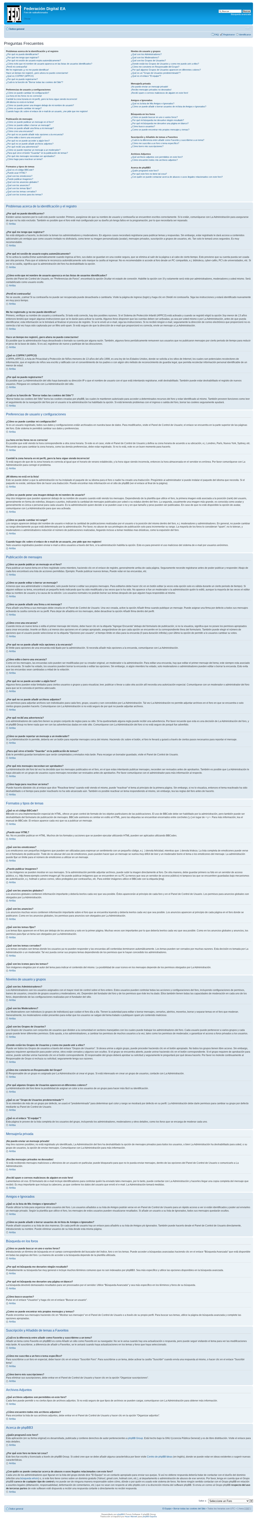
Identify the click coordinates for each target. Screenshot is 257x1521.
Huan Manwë (131, 1516)
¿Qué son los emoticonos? (19, 176)
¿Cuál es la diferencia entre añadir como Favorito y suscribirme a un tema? (167, 140)
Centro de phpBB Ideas (159, 1456)
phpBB (120, 1514)
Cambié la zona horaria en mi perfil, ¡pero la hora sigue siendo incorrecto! (41, 99)
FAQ (216, 34)
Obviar (27, 18)
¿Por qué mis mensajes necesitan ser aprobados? (30, 156)
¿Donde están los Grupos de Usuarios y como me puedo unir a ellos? (165, 63)
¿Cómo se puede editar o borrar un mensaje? (28, 125)
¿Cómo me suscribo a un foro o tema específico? (155, 143)
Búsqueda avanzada (241, 14)
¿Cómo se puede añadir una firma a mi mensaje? (30, 128)
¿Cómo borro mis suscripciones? (147, 146)
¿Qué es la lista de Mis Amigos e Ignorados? (152, 103)
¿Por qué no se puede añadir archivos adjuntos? (29, 143)
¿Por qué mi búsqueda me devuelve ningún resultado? (157, 120)
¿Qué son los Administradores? (146, 54)
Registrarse (229, 34)
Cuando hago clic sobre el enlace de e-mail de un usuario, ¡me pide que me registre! (47, 111)
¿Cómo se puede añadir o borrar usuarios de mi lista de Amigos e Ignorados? (168, 106)
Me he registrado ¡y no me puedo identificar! (27, 70)
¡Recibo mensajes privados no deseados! (151, 89)
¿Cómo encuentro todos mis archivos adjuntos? (154, 160)
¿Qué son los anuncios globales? (22, 182)
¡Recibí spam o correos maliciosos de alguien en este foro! (159, 93)
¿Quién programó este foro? (145, 170)
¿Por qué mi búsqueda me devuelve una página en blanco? (160, 123)
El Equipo (166, 1508)
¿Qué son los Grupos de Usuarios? (148, 60)
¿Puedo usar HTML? (16, 173)
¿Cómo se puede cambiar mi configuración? (27, 93)
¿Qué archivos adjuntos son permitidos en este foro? (157, 157)
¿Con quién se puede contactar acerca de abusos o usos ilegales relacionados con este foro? (177, 177)
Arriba (12, 223)
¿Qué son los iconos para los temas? (24, 194)
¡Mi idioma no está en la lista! (20, 102)
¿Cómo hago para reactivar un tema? (24, 159)
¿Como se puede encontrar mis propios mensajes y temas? (160, 129)
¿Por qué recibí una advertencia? (22, 146)
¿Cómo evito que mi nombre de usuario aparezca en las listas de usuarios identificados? (49, 63)
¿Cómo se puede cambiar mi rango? (24, 108)
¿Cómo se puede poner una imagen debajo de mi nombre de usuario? (40, 105)
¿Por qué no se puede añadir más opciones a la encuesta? (34, 134)
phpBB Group (135, 1438)
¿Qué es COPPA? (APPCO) (20, 76)
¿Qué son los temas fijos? (19, 188)
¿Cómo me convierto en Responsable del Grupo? (155, 67)
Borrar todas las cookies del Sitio (189, 1508)
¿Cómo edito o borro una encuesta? (23, 137)
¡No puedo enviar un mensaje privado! (149, 86)
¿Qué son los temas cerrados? (21, 191)
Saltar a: (203, 1500)
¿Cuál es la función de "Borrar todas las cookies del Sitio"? (34, 82)
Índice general (16, 29)
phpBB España (150, 1516)
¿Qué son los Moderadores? (145, 57)
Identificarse (245, 34)
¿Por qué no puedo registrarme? (22, 79)
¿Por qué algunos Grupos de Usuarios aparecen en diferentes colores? (166, 70)
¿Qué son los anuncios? (18, 185)
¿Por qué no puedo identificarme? (22, 54)
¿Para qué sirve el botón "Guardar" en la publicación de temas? (37, 153)
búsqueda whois (29, 1478)
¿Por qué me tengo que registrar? (22, 57)
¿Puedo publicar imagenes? (19, 179)
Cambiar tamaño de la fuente (248, 28)
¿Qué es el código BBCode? (20, 170)
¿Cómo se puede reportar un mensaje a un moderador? (33, 150)
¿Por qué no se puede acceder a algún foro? (28, 140)
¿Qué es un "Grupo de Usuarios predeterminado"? (156, 73)
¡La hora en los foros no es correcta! (24, 96)
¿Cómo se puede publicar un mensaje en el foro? (30, 122)
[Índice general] (14, 13)
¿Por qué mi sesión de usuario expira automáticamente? (33, 60)
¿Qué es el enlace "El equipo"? (146, 76)
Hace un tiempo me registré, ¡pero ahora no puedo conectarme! (37, 73)
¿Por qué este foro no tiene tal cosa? (149, 174)
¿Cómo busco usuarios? (143, 126)
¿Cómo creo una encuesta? (19, 131)
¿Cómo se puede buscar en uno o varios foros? (154, 117)
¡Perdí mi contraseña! (16, 67)
